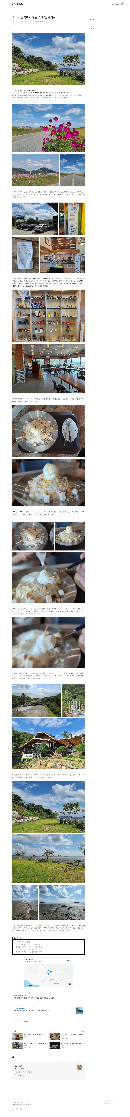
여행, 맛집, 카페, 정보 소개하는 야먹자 (24, 1072)
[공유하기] (18, 1022)
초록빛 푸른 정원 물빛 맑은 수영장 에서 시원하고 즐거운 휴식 (32, 1011)
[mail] (25, 1109)
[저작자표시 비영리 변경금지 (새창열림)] (32, 1022)
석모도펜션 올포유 (20, 995)
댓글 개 (14, 1057)
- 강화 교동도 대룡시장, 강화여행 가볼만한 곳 (28, 947)
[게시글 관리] (20, 1022)
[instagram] (17, 1109)
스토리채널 (16, 1102)
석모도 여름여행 (19, 1008)
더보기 (83, 1031)
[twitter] (13, 1109)
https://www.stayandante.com (23, 1006)
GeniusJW (17, 4)
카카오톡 (22, 1102)
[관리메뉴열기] (127, 3)
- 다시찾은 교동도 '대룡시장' (23, 942)
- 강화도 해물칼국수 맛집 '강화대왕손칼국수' (28, 944)
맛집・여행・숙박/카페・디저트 (20, 21)
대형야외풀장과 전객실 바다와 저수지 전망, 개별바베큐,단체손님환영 (34, 998)
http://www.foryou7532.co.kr (22, 993)
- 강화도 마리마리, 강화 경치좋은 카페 (26, 949)
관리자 (27, 1102)
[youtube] (21, 1109)
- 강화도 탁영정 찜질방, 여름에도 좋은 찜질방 (28, 952)
